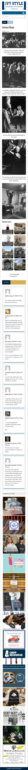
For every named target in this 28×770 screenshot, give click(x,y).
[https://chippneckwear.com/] (14, 667)
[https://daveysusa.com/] (14, 610)
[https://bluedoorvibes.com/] (14, 686)
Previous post (15, 274)
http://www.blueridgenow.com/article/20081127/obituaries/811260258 (14, 357)
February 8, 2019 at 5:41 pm (16, 418)
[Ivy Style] (14, 5)
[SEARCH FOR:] (14, 16)
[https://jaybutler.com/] (14, 629)
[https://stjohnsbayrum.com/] (14, 591)
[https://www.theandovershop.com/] (14, 533)
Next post (13, 276)
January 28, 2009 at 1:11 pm (14, 341)
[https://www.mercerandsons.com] (14, 762)
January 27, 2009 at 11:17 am (16, 296)
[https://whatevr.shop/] (14, 552)
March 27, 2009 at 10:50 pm (16, 394)
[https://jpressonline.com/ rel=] (14, 514)
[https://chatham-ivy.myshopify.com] (14, 648)
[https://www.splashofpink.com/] (14, 572)
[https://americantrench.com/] (14, 705)
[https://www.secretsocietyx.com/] (14, 724)
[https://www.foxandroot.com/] (14, 743)
